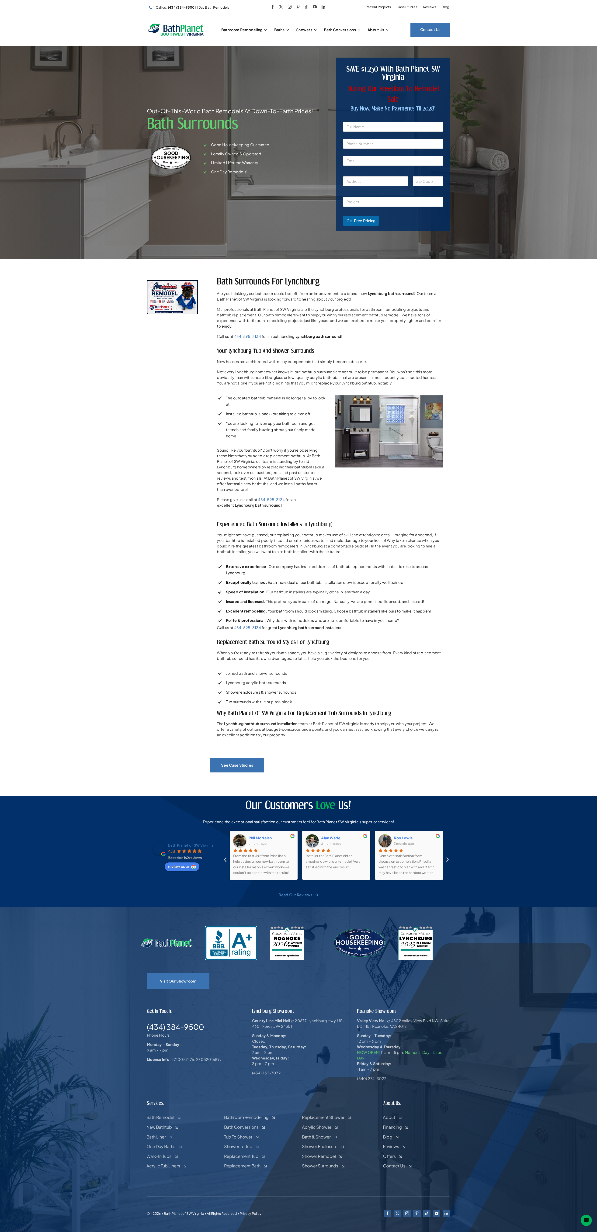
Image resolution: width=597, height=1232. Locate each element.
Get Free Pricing (361, 221)
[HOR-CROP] (176, 25)
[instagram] (290, 7)
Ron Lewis (330, 837)
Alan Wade (258, 837)
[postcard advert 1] (172, 282)
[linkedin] (323, 7)
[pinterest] (298, 7)
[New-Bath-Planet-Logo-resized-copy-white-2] (167, 940)
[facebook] (272, 7)
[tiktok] (306, 7)
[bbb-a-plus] (231, 927)
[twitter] (281, 7)
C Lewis (401, 837)
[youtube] (315, 7)
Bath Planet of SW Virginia (191, 845)
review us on (179, 866)
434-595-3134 (247, 336)
